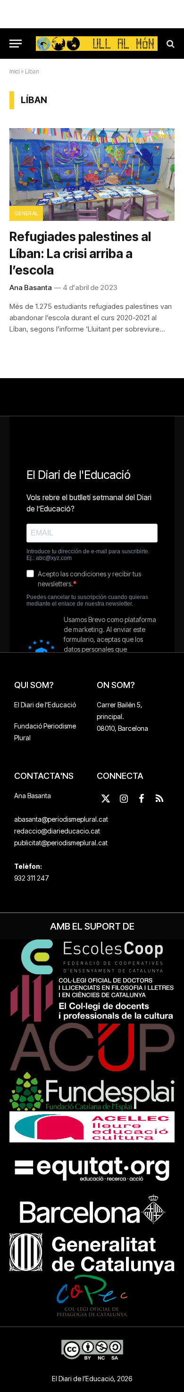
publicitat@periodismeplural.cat (61, 843)
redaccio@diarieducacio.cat (57, 831)
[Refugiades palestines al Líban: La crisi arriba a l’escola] (92, 174)
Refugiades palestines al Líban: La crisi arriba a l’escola (80, 253)
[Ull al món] (97, 43)
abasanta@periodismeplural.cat (61, 819)
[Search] (170, 43)
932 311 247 (31, 878)
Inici (14, 71)
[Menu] (15, 43)
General (26, 213)
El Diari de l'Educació (45, 705)
